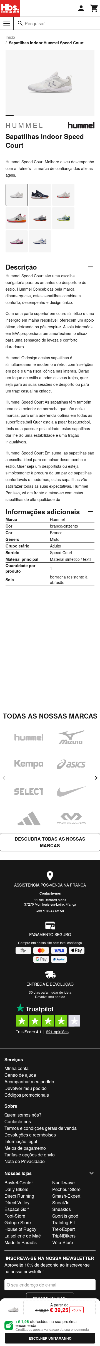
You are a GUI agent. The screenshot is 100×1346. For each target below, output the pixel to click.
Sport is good (65, 1216)
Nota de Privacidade (24, 1161)
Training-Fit (63, 1222)
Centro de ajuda (20, 1075)
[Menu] (6, 23)
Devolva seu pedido (50, 996)
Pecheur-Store (66, 1189)
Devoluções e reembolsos (30, 1134)
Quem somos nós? (22, 1115)
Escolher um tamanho (50, 1338)
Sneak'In (60, 1202)
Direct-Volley (16, 1202)
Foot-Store (14, 1216)
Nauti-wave (63, 1182)
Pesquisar (35, 23)
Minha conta (16, 1068)
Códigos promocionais (26, 1095)
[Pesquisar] (20, 23)
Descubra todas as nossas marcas (50, 842)
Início (10, 37)
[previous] (4, 778)
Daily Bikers (16, 1189)
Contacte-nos (50, 893)
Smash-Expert (66, 1196)
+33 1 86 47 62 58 (50, 910)
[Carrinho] (94, 8)
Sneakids (61, 1209)
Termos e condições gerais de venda (40, 1128)
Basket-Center (18, 1182)
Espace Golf (16, 1209)
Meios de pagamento (25, 1148)
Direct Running (19, 1196)
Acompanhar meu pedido (29, 1081)
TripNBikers (64, 1236)
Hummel (25, 125)
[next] (96, 778)
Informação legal (20, 1141)
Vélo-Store (62, 1242)
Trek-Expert (63, 1229)
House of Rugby (20, 1229)
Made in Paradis (20, 1242)
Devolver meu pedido (25, 1088)
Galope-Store (17, 1222)
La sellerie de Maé (22, 1236)
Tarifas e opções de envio (29, 1154)
